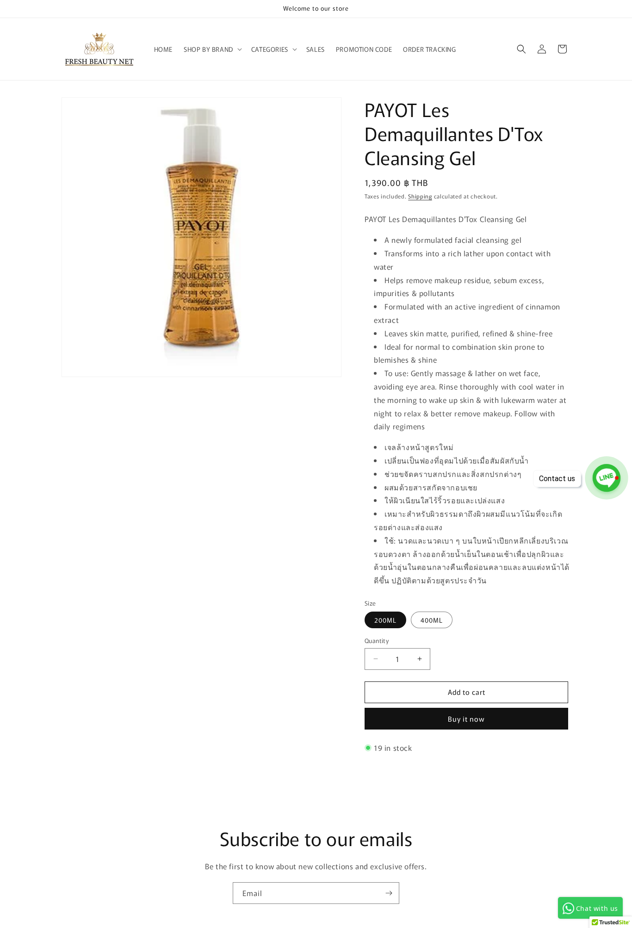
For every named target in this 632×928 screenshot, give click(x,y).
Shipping (420, 196)
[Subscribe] (388, 893)
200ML (385, 620)
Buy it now (466, 719)
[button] (212, 49)
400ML (432, 620)
